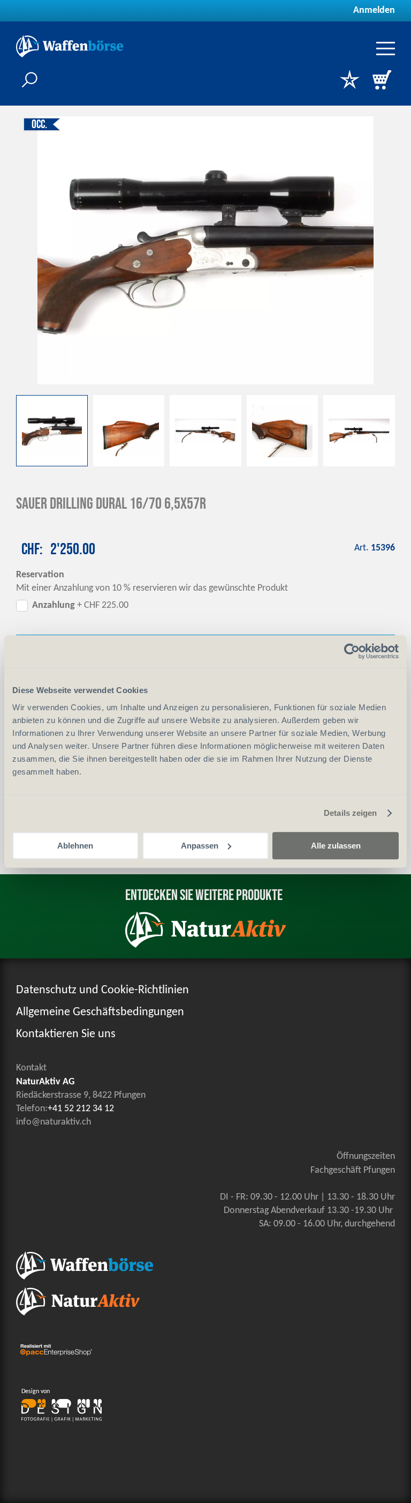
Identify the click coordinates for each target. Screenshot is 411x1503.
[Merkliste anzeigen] (349, 81)
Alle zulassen (336, 845)
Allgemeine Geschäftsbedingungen (100, 1012)
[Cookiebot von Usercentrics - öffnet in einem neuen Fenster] (352, 651)
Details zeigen (350, 812)
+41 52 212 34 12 (81, 1109)
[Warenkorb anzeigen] (381, 81)
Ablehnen (75, 845)
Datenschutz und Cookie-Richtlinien (102, 990)
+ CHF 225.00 (80, 605)
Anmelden (374, 10)
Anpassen (199, 845)
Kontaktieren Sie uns (66, 1034)
